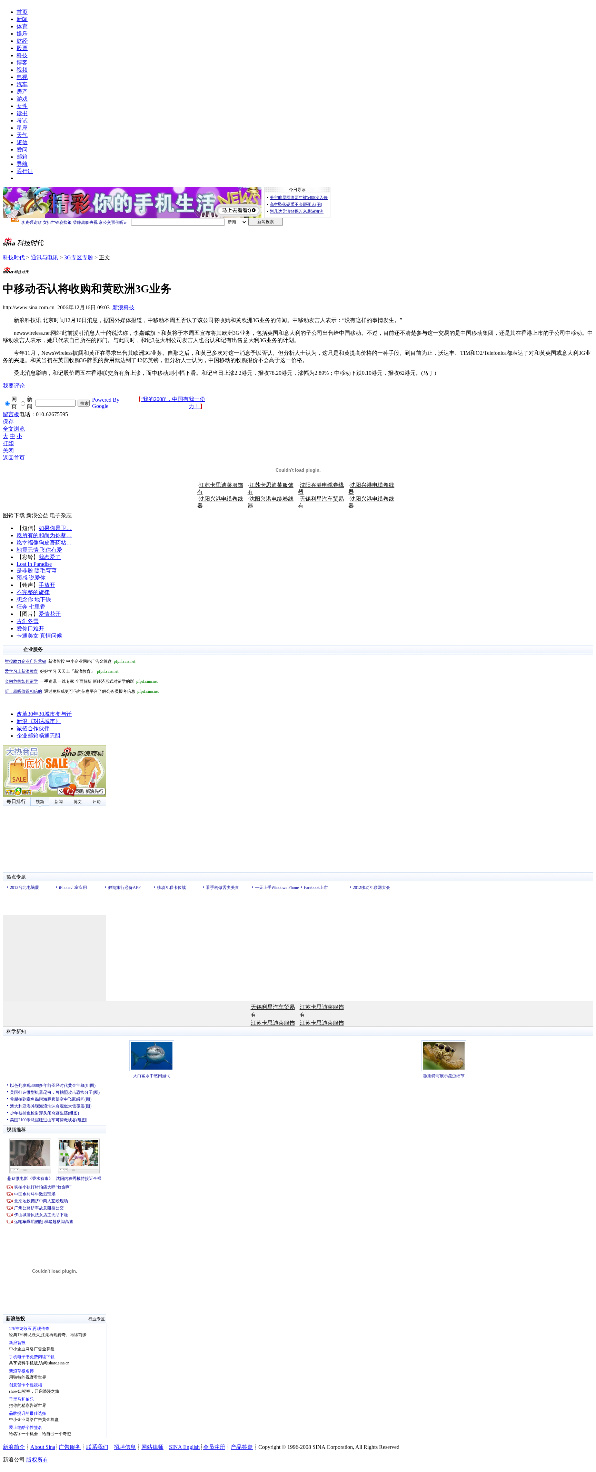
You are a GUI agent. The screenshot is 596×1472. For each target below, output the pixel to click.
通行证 (25, 171)
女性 (22, 106)
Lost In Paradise (34, 564)
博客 (22, 63)
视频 (22, 70)
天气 (22, 135)
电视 (22, 77)
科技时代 (14, 257)
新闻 (22, 19)
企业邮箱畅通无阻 (39, 736)
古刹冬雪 (28, 621)
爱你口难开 (30, 628)
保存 (8, 421)
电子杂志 (61, 515)
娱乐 (22, 34)
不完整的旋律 (33, 592)
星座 (22, 128)
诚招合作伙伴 (33, 728)
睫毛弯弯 (45, 570)
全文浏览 (14, 429)
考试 (22, 120)
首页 (22, 12)
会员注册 (214, 1447)
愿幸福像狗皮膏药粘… (44, 542)
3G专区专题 (78, 257)
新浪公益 (37, 515)
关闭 (8, 450)
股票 (22, 48)
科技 (22, 55)
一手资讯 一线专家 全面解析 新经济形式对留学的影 (81, 681)
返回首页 (14, 458)
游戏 (22, 99)
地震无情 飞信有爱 (39, 550)
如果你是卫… (55, 528)
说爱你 (37, 578)
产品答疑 (242, 1447)
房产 (22, 91)
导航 (22, 164)
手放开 (47, 585)
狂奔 (22, 607)
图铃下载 (14, 515)
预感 (22, 578)
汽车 (22, 84)
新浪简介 (14, 1447)
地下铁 (42, 599)
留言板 (11, 414)
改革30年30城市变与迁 (44, 714)
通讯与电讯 (44, 257)
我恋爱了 (50, 557)
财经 (22, 41)
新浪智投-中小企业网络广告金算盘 (70, 661)
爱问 (22, 149)
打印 (8, 443)
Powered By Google (105, 403)
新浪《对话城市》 (39, 721)
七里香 (37, 607)
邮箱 (22, 157)
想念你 (25, 599)
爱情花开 (50, 614)
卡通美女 (28, 636)
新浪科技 (123, 307)
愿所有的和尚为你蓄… (44, 535)
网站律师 (152, 1447)
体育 (22, 26)
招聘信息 (125, 1447)
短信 (22, 142)
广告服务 (70, 1447)
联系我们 (97, 1447)
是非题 (25, 570)
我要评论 (14, 386)
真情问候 (51, 636)
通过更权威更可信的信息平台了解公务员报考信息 (82, 691)
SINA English (184, 1447)
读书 (22, 113)
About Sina (42, 1447)
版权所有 (37, 1460)
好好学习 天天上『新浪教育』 (61, 671)
